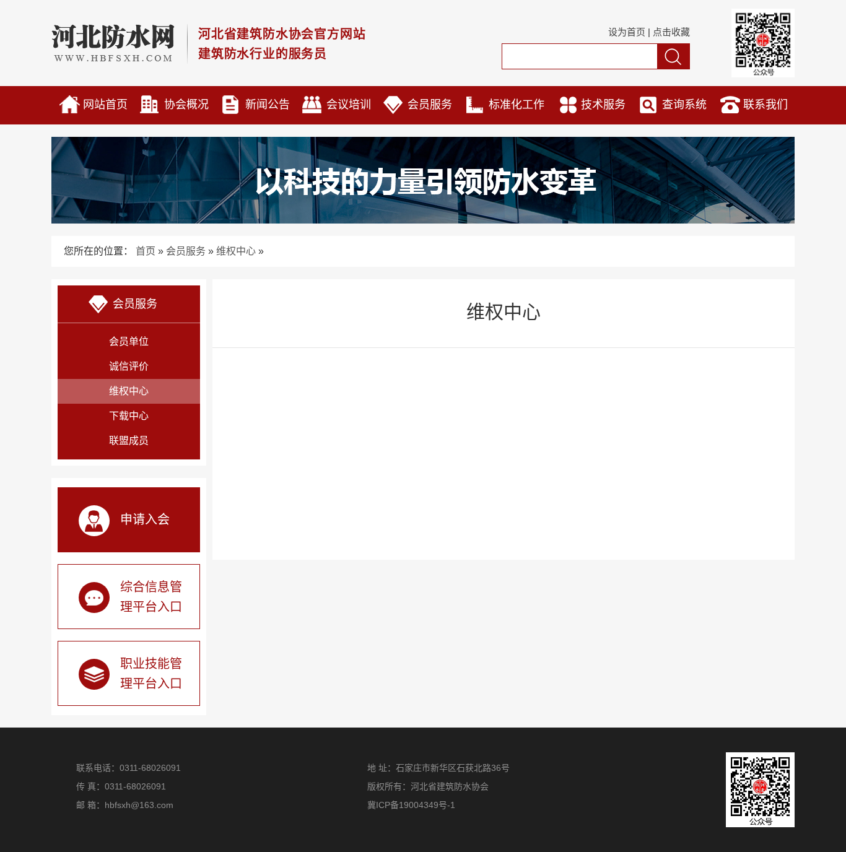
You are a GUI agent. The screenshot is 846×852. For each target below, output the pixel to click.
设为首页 (626, 32)
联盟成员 (129, 440)
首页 (145, 251)
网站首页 (105, 104)
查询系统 (684, 104)
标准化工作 (516, 104)
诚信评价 (129, 366)
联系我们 (765, 104)
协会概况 (186, 104)
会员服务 (430, 104)
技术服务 (603, 104)
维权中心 (236, 251)
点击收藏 (671, 32)
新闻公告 (267, 104)
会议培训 (348, 104)
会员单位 (129, 341)
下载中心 (129, 416)
